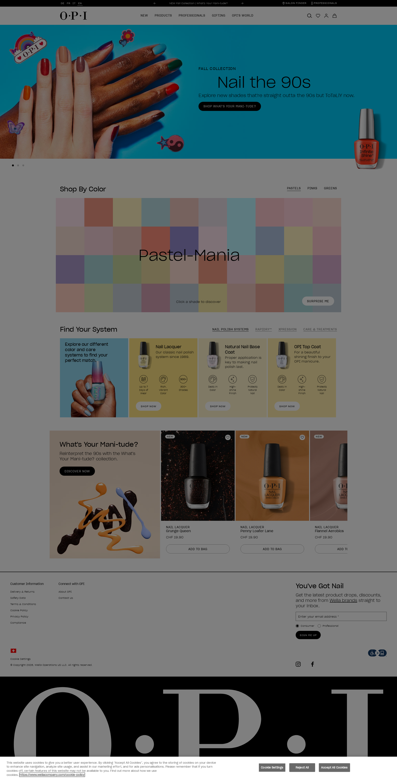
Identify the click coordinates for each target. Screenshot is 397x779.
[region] (198, 768)
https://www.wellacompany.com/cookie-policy (52, 775)
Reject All (302, 767)
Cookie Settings (272, 767)
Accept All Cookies (334, 767)
